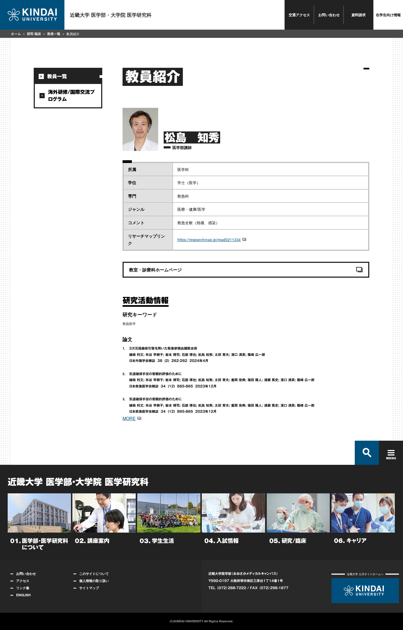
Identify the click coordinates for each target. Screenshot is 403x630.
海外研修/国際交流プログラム (71, 95)
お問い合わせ (329, 14)
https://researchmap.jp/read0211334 (209, 239)
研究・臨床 (34, 33)
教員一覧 (53, 33)
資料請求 (358, 14)
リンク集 (22, 587)
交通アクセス (299, 14)
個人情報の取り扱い (94, 580)
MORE (129, 418)
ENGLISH (23, 594)
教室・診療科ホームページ (155, 269)
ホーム (16, 33)
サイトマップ (89, 587)
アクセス (22, 580)
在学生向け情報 (388, 14)
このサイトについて (94, 573)
